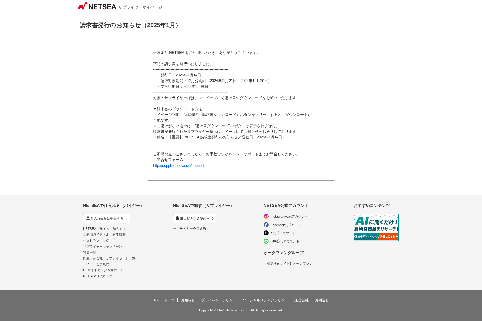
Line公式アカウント (285, 241)
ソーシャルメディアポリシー (265, 300)
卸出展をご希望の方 (195, 218)
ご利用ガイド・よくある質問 (104, 234)
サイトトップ (163, 300)
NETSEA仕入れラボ (98, 276)
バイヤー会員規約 (96, 264)
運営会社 (301, 300)
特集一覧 (89, 252)
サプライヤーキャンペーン (102, 246)
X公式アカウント (283, 233)
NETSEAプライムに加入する (104, 229)
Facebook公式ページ (286, 225)
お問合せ (322, 300)
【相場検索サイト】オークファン (288, 263)
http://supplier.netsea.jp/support (178, 165)
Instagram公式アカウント (289, 216)
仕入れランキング (96, 241)
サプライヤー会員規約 (189, 229)
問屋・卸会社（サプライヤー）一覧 (109, 258)
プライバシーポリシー (218, 300)
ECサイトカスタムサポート (103, 270)
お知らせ (188, 300)
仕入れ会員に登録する (107, 218)
